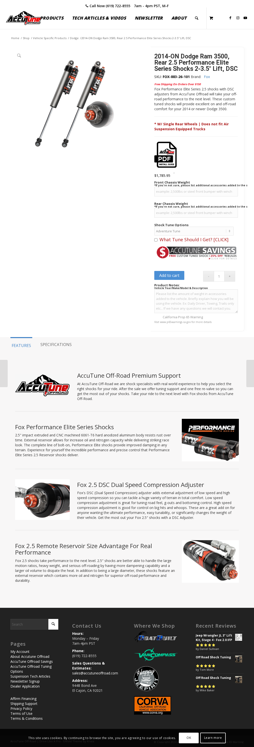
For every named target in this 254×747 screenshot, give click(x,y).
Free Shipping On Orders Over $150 (177, 84)
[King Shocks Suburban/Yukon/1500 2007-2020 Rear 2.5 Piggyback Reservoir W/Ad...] (4, 373)
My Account (20, 651)
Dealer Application (25, 686)
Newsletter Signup (25, 681)
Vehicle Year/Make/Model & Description (181, 288)
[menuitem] (52, 18)
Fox (207, 76)
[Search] (196, 18)
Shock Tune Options (171, 225)
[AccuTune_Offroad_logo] (23, 18)
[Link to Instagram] (238, 18)
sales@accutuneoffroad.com (95, 673)
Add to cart (169, 275)
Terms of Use (21, 713)
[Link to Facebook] (230, 18)
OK (189, 738)
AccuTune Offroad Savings (31, 661)
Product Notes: (167, 285)
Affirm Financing (23, 698)
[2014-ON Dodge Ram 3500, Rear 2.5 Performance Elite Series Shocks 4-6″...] (250, 373)
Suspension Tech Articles (30, 676)
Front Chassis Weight (172, 182)
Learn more (213, 738)
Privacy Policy (21, 708)
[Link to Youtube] (245, 18)
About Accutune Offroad (29, 656)
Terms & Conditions (26, 718)
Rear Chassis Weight (171, 203)
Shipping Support (23, 703)
